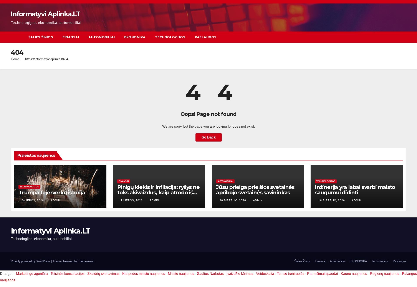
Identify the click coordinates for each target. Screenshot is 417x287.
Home (15, 59)
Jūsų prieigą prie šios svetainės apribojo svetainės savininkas (255, 190)
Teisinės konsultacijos (67, 273)
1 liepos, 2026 (33, 200)
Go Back (209, 137)
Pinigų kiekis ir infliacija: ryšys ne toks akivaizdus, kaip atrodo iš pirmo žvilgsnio (158, 192)
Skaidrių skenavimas (103, 273)
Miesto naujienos (181, 273)
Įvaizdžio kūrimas (240, 273)
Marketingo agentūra (32, 273)
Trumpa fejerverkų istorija (51, 192)
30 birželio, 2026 (233, 200)
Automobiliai (101, 37)
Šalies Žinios (40, 37)
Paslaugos (206, 37)
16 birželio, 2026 (332, 200)
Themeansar (85, 261)
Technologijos (170, 37)
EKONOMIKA (135, 37)
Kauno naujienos (354, 273)
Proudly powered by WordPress (31, 261)
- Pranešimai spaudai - (323, 273)
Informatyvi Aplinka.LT (45, 14)
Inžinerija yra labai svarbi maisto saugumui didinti (355, 190)
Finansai (71, 37)
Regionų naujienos (384, 273)
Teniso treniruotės (290, 273)
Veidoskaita (265, 273)
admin (55, 200)
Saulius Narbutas (210, 273)
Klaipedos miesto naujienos (143, 273)
